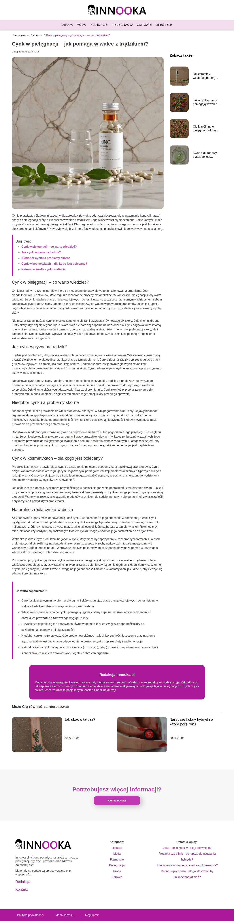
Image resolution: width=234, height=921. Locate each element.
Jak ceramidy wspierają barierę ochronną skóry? (204, 76)
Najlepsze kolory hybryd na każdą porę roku (191, 721)
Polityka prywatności (30, 915)
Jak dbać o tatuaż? (79, 719)
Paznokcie (99, 24)
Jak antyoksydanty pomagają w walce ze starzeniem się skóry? (207, 102)
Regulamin (92, 915)
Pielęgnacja (122, 24)
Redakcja (22, 882)
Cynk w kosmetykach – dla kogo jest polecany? (54, 263)
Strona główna (21, 35)
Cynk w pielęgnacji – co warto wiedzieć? (49, 246)
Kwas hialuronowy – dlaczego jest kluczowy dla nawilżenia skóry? (206, 155)
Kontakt (21, 889)
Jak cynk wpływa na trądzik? (41, 252)
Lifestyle (163, 24)
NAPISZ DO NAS (117, 800)
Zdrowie (144, 24)
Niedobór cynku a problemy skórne (45, 258)
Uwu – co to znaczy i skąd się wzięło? (187, 847)
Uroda (67, 24)
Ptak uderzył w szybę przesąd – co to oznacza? (187, 865)
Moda (81, 24)
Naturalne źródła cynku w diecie (43, 269)
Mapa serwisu (64, 915)
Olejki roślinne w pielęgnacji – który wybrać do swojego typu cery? (205, 129)
